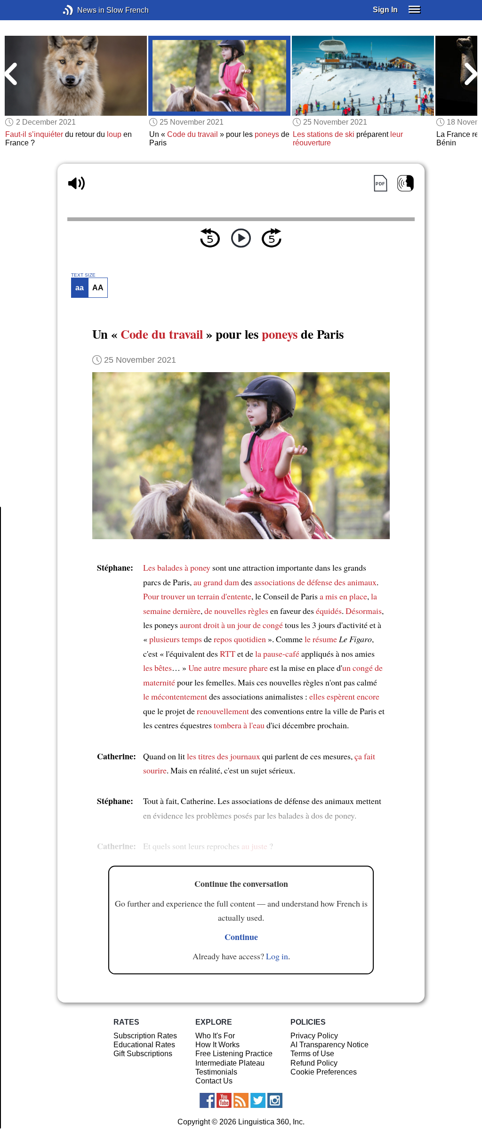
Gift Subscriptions (142, 1054)
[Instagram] (274, 1100)
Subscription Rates (145, 1036)
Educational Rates (144, 1045)
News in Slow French (82, 10)
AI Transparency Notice (329, 1045)
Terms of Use (312, 1054)
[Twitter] (257, 1100)
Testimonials (216, 1072)
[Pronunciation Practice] (405, 183)
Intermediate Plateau (230, 1063)
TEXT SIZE (83, 275)
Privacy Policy (314, 1036)
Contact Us (214, 1081)
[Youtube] (224, 1100)
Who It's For (215, 1036)
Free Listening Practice (234, 1054)
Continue (241, 937)
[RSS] (241, 1100)
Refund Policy (313, 1063)
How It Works (217, 1045)
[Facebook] (207, 1100)
